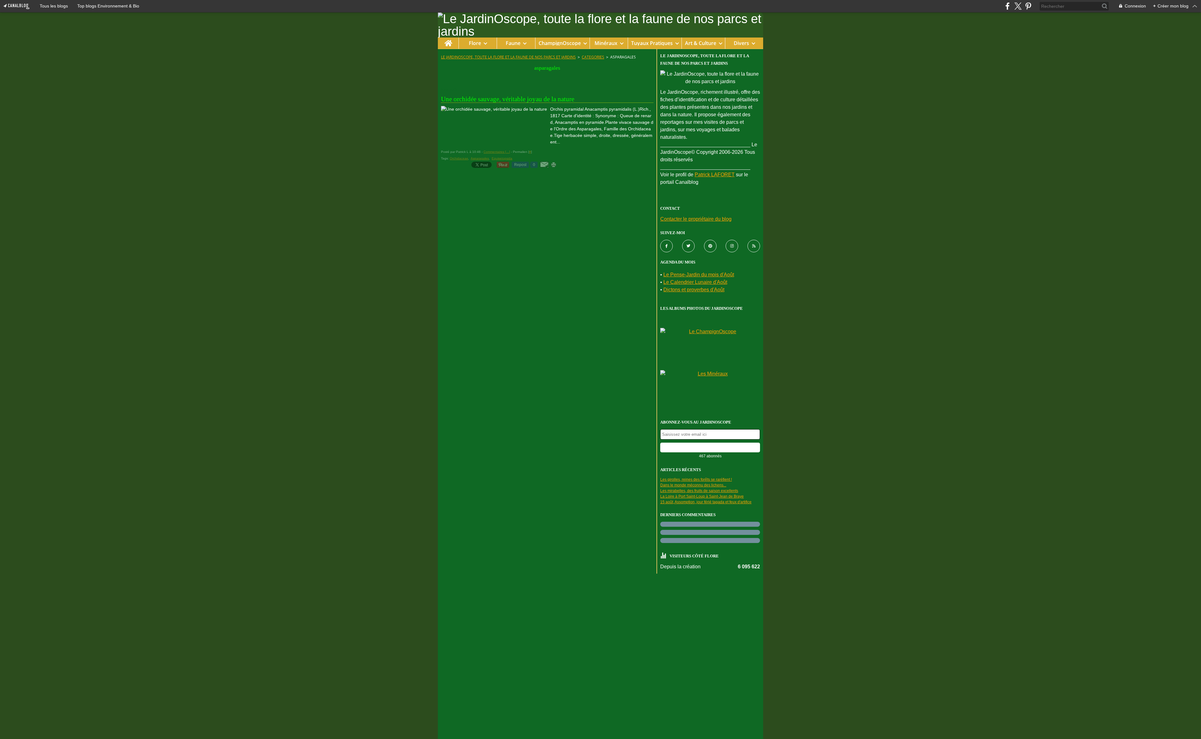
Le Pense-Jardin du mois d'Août (698, 274)
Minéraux (606, 43)
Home (448, 40)
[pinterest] (1028, 6)
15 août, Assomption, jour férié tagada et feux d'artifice (706, 502)
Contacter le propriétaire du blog (696, 219)
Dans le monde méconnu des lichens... (693, 485)
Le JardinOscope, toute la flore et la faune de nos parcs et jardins (508, 57)
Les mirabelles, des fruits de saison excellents (699, 491)
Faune (513, 43)
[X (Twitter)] (1018, 6)
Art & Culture (700, 43)
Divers (741, 43)
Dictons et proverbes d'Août (693, 289)
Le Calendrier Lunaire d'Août (695, 282)
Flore (475, 43)
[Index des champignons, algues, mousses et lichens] (710, 347)
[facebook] (1007, 6)
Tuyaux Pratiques (652, 43)
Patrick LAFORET (715, 174)
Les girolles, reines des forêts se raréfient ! (696, 479)
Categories (593, 57)
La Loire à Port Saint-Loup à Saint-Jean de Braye (702, 496)
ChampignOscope (560, 43)
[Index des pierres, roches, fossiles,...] (710, 389)
